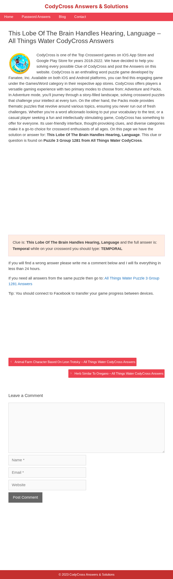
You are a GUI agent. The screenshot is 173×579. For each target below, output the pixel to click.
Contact (80, 17)
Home (8, 17)
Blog (62, 17)
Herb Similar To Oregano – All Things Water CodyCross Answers (119, 373)
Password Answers (36, 17)
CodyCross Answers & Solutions (86, 6)
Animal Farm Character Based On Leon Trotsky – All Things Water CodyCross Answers (75, 362)
